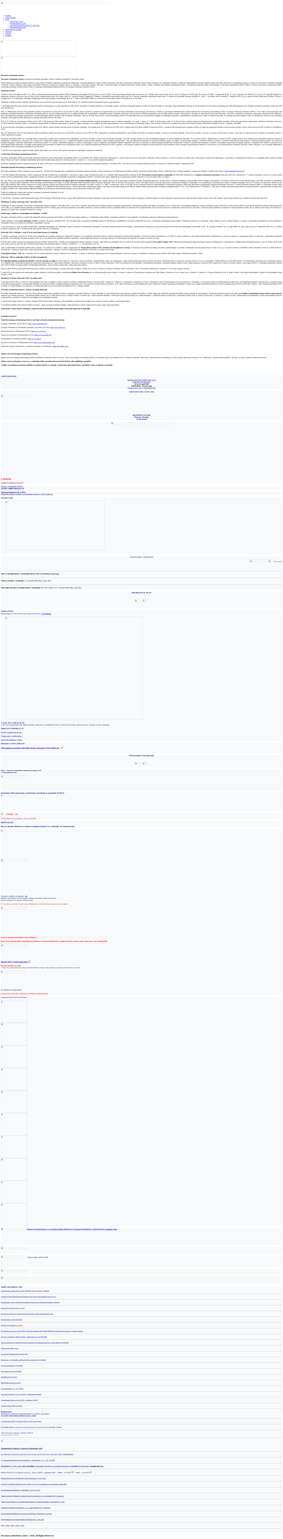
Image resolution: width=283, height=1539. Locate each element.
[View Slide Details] (55, 549)
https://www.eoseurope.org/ (37, 324)
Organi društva (10, 18)
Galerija (8, 33)
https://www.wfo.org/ (38, 331)
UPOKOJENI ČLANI (18, 24)
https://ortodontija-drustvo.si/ (235, 171)
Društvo (8, 16)
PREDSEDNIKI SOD (18, 28)
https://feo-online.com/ (60, 346)
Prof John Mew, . (87, 1466)
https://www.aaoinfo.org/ (43, 335)
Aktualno (8, 32)
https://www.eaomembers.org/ (44, 342)
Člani (7, 20)
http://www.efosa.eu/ (58, 327)
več (26, 896)
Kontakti (8, 35)
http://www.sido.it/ (34, 339)
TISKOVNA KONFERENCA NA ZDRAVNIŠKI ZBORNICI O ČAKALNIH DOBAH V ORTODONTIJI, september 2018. (72, 1229)
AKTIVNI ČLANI (16, 22)
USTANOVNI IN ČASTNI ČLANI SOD (25, 26)
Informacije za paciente (13, 30)
